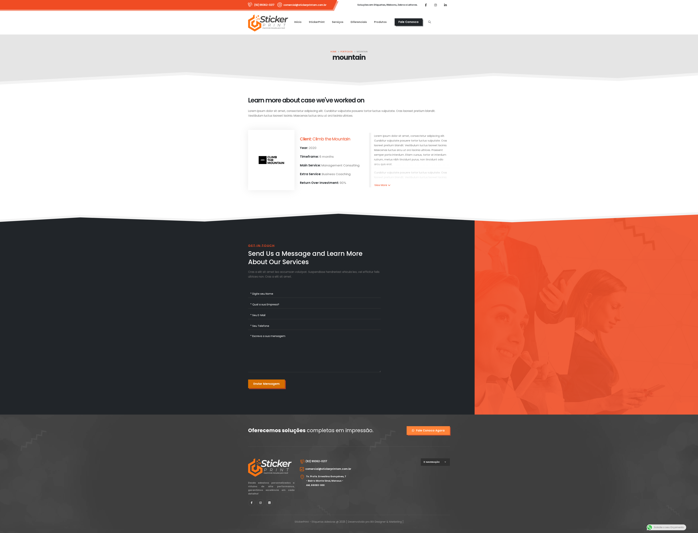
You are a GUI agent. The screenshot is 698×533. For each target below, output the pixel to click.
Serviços (337, 22)
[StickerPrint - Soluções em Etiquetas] (268, 23)
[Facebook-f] (251, 502)
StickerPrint (317, 22)
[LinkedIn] (445, 5)
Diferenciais (359, 22)
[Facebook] (425, 5)
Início (298, 22)
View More (380, 185)
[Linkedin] (269, 502)
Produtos (380, 22)
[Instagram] (435, 5)
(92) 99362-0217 (264, 5)
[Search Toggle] (429, 22)
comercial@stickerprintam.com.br (304, 5)
